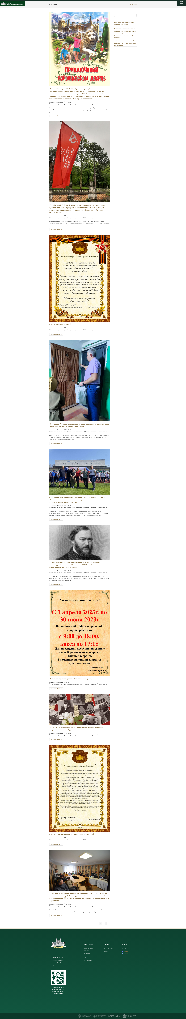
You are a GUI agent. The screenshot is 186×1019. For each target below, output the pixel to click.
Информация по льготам (90, 957)
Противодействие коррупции (88, 949)
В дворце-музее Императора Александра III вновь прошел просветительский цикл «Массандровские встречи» (125, 22)
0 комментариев (103, 104)
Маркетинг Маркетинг (57, 102)
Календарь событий (109, 948)
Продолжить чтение (57, 116)
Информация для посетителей (75, 104)
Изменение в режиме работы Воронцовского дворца (70, 679)
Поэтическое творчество (110, 955)
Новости (87, 104)
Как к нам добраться (89, 963)
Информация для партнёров (58, 104)
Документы (87, 953)
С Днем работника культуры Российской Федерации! (71, 834)
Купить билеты (126, 948)
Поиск (115, 12)
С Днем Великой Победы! (60, 324)
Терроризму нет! (88, 960)
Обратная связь (56, 965)
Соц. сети (93, 104)
